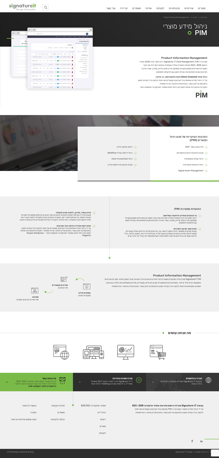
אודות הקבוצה (58, 405)
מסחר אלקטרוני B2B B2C (93, 405)
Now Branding (27, 452)
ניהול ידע (102, 412)
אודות (148, 8)
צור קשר (110, 8)
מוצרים (202, 8)
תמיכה (33, 412)
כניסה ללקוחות (58, 419)
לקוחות (160, 8)
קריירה (124, 8)
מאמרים (136, 8)
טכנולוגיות (174, 8)
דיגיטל (103, 419)
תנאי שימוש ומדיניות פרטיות (23, 419)
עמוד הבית (204, 17)
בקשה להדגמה (29, 405)
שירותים (188, 8)
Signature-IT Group (184, 452)
